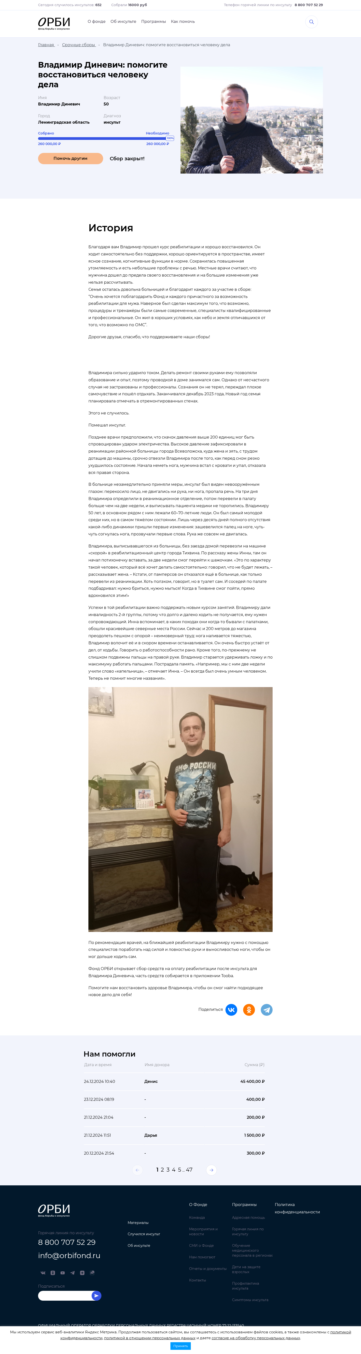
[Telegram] (267, 1010)
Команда (197, 1217)
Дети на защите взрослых (246, 1269)
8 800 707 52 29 (67, 1242)
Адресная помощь (248, 1217)
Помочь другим (71, 158)
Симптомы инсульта (250, 1300)
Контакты (197, 1280)
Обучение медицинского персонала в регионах (252, 1250)
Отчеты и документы (208, 1268)
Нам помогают (202, 1257)
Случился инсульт (144, 1234)
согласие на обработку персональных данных (256, 1338)
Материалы (138, 1223)
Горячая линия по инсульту (248, 1231)
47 (189, 1169)
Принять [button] (180, 1346)
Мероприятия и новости (203, 1231)
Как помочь (183, 21)
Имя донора (157, 1064)
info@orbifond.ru (69, 1255)
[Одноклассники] (249, 1010)
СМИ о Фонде (201, 1245)
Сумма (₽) (254, 1064)
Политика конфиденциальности (297, 1208)
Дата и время (98, 1064)
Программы (153, 21)
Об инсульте (123, 21)
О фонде (97, 21)
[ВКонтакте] (231, 1010)
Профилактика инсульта (245, 1286)
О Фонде (198, 1204)
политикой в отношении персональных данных (149, 1338)
